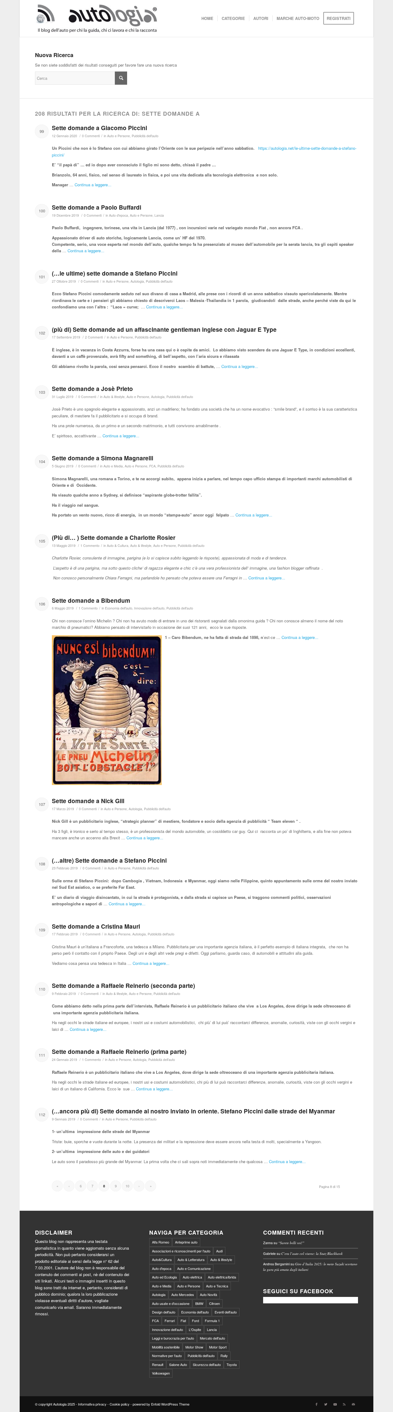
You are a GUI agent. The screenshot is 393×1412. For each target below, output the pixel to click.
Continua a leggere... (93, 185)
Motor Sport (218, 1346)
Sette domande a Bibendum (91, 600)
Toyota (232, 1364)
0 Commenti (91, 135)
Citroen (214, 1303)
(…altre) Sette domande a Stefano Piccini (109, 860)
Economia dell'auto (118, 608)
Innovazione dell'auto (149, 608)
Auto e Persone (118, 135)
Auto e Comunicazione (194, 1268)
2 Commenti (94, 337)
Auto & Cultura (117, 545)
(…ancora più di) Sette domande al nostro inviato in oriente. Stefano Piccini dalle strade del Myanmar (193, 1111)
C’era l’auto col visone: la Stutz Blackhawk (312, 1253)
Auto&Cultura (162, 1259)
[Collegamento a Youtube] (335, 1404)
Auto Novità (208, 1294)
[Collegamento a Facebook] (316, 1404)
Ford (195, 1320)
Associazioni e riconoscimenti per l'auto (181, 1250)
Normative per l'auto (167, 1355)
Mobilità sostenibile (166, 1346)
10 (127, 1185)
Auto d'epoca (118, 215)
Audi (219, 1250)
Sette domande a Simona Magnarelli (102, 458)
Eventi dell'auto (226, 1311)
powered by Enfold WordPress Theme (161, 1404)
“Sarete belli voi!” (291, 1242)
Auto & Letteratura (190, 1259)
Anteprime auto (186, 1242)
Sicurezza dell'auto (207, 1364)
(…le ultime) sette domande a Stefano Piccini (114, 273)
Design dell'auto (163, 1311)
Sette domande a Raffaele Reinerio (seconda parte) (123, 985)
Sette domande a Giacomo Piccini (99, 128)
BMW (199, 1303)
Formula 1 (212, 1320)
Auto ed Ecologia (164, 1277)
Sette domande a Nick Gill (88, 801)
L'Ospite (195, 1329)
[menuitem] (207, 18)
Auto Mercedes (182, 1294)
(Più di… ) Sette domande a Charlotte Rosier (113, 537)
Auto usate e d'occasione (170, 1303)
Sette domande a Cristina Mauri (96, 926)
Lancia (159, 215)
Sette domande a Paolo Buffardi (96, 207)
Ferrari (170, 1320)
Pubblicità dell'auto (145, 135)
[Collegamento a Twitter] (325, 1404)
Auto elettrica (192, 1277)
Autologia (137, 281)
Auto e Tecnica (217, 1285)
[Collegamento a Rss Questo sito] (344, 1404)
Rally (224, 1355)
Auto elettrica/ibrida (222, 1277)
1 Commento (89, 545)
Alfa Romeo (160, 1242)
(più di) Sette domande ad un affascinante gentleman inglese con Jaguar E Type (164, 329)
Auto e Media (113, 466)
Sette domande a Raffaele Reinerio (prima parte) (119, 1051)
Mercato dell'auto (212, 1338)
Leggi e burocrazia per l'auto (173, 1338)
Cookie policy (120, 1404)
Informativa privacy (92, 1404)
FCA (152, 466)
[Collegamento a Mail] (353, 1404)
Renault (157, 1364)
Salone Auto (178, 1364)
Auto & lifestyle (114, 396)
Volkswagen (161, 1373)
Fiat (183, 1320)
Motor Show (194, 1346)
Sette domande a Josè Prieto (92, 389)
